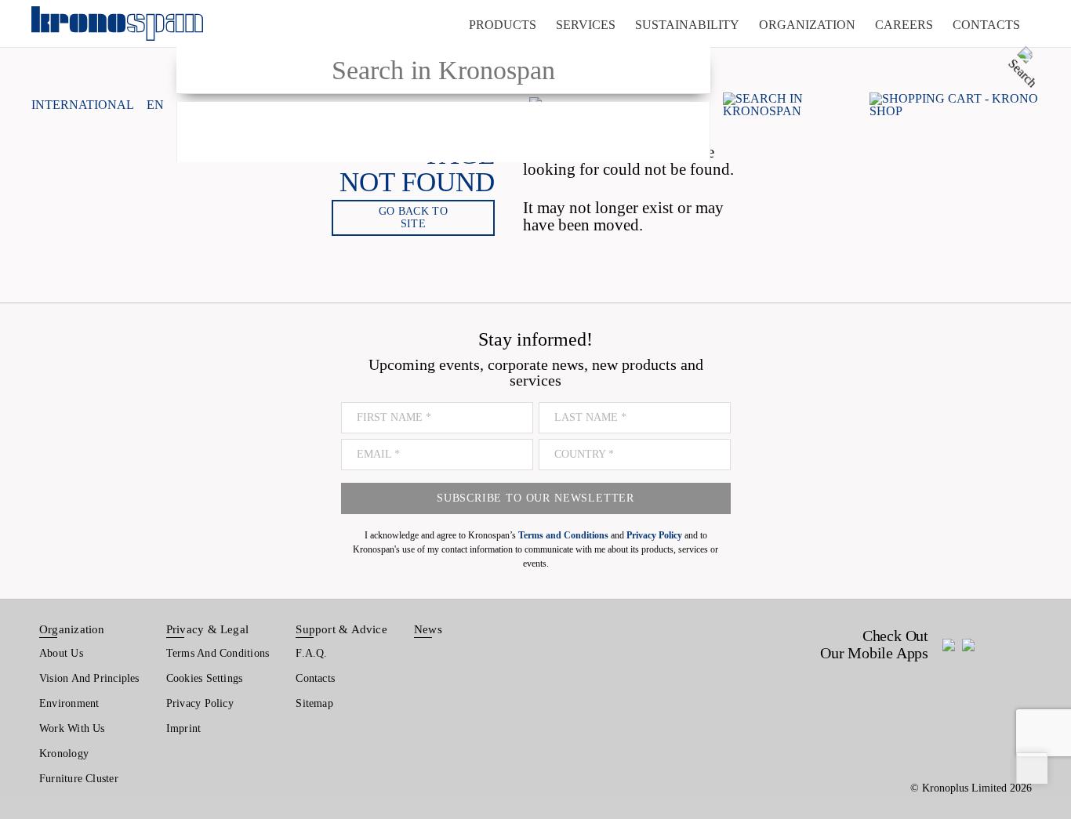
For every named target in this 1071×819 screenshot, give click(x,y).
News (428, 629)
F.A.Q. (311, 653)
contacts (986, 24)
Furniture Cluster (78, 779)
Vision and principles (89, 678)
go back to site (413, 217)
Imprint (183, 728)
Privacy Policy (200, 703)
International (82, 105)
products (502, 24)
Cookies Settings (204, 678)
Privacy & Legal (207, 629)
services (585, 24)
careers (904, 24)
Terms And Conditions (217, 653)
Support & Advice (341, 629)
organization (807, 24)
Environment (69, 703)
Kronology (64, 753)
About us (61, 653)
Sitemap (314, 703)
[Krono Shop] (955, 105)
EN (155, 105)
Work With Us (72, 728)
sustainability (687, 24)
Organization (72, 629)
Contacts (315, 678)
